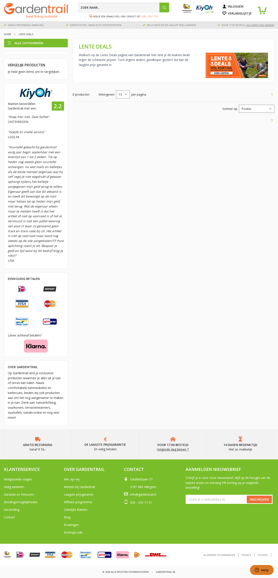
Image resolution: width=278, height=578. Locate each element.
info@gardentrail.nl (143, 494)
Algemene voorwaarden (219, 555)
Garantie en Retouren (19, 494)
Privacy (246, 555)
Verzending (11, 510)
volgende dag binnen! (260, 25)
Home (7, 34)
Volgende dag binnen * (173, 449)
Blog (67, 517)
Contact (9, 517)
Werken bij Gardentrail (79, 487)
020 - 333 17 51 (150, 16)
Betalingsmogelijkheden (21, 502)
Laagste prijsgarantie (78, 494)
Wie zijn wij (71, 479)
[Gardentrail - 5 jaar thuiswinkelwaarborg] (189, 12)
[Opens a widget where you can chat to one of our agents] (262, 570)
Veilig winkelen (14, 487)
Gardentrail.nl (166, 571)
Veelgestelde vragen (18, 479)
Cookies (263, 555)
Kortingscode (73, 532)
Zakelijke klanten (75, 510)
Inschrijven (259, 499)
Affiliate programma (78, 502)
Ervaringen (71, 525)
